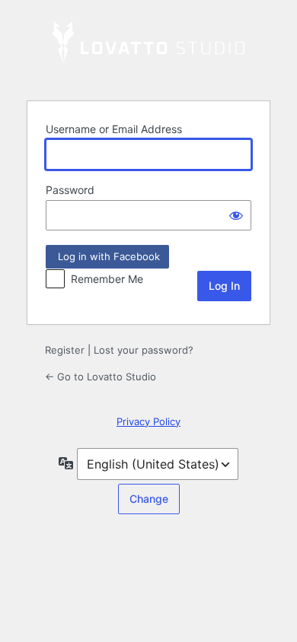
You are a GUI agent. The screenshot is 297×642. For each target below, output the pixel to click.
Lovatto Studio (148, 48)
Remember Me (107, 278)
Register (65, 350)
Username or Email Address (114, 128)
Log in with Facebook (107, 256)
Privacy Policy (148, 421)
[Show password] (236, 215)
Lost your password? (143, 350)
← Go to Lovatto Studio (100, 376)
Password (70, 189)
